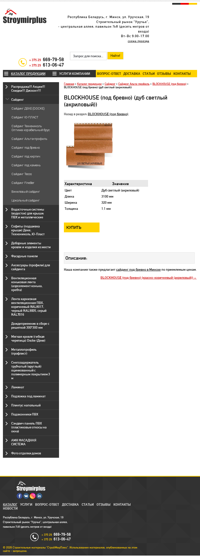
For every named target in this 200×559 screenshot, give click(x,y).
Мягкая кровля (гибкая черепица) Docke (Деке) (28, 338)
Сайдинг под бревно (25, 147)
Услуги (26, 504)
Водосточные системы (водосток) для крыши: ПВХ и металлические (27, 213)
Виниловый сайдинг (25, 191)
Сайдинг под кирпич (25, 156)
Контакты (182, 74)
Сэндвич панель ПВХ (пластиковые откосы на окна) (29, 427)
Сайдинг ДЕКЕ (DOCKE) (28, 108)
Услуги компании (74, 74)
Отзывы (164, 74)
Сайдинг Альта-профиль (29, 139)
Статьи (149, 74)
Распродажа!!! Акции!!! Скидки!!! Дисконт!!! (28, 88)
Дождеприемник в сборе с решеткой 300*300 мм (30, 325)
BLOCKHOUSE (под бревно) (169, 84)
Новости (10, 508)
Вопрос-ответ (109, 74)
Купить (73, 227)
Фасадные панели (24, 256)
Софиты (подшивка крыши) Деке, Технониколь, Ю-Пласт (27, 230)
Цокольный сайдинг (25, 200)
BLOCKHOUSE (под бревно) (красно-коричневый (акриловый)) (146, 278)
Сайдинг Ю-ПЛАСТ (24, 117)
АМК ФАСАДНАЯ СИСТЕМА (23, 442)
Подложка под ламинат (28, 396)
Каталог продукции (28, 74)
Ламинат (17, 387)
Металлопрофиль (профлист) (24, 351)
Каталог (10, 504)
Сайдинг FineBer (22, 183)
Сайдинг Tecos (21, 174)
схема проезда (138, 41)
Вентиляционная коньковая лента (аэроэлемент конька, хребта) (26, 284)
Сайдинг (17, 99)
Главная (69, 84)
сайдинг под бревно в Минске (138, 269)
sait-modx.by (91, 557)
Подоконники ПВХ (24, 414)
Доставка (131, 74)
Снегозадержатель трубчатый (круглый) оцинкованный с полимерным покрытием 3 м (30, 370)
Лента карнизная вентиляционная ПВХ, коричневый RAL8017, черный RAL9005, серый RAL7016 (29, 306)
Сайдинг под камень (26, 165)
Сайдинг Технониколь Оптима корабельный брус (30, 128)
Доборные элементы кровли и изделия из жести (31, 245)
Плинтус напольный (26, 405)
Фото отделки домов (26, 453)
